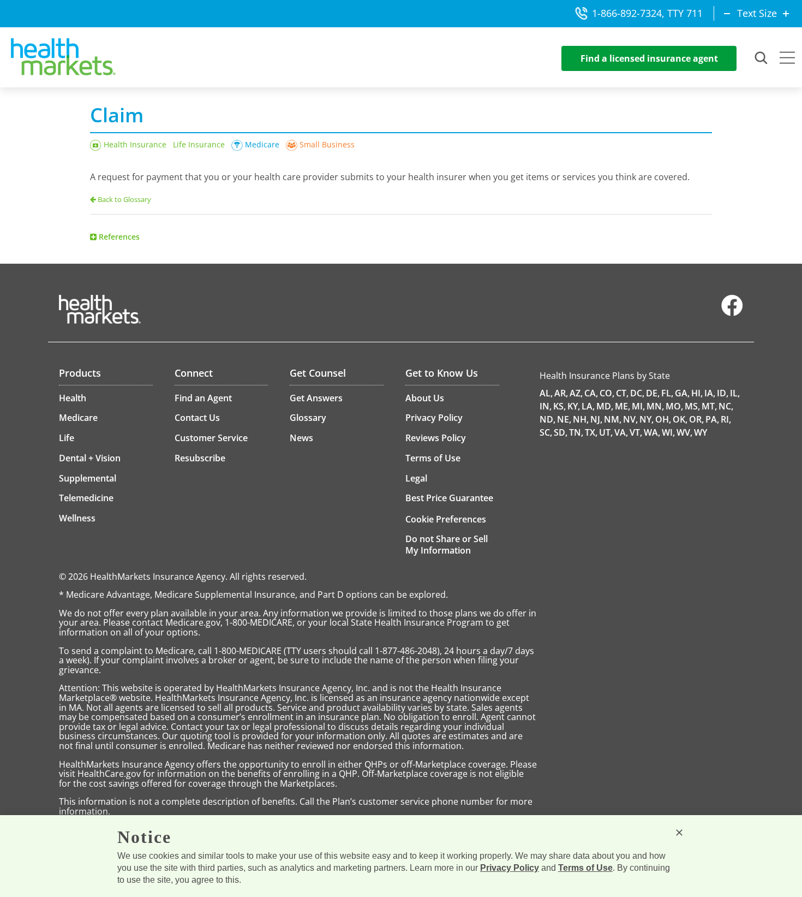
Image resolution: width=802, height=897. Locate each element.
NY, (646, 419)
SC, (546, 432)
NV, (630, 419)
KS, (559, 406)
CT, (622, 393)
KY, (573, 406)
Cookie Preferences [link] (445, 519)
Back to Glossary (124, 199)
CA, (591, 393)
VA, (621, 432)
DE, (653, 393)
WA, (652, 432)
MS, (692, 406)
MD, (604, 406)
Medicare (262, 144)
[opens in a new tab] (732, 313)
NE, (564, 419)
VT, (636, 432)
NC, (726, 406)
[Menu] (787, 59)
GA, (682, 393)
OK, (680, 419)
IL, (735, 393)
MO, (674, 406)
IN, (546, 406)
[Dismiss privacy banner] (679, 832)
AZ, (576, 393)
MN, (655, 406)
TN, (576, 432)
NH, (581, 419)
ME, (622, 406)
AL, (546, 393)
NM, (612, 419)
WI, (668, 432)
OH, (663, 419)
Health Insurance (135, 144)
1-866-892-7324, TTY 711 (647, 13)
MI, (638, 406)
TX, (591, 432)
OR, (696, 419)
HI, (697, 393)
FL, (667, 393)
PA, (712, 419)
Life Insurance (199, 144)
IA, (709, 393)
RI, (726, 419)
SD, (560, 432)
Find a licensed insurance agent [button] (649, 58)
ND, (547, 419)
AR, (561, 393)
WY (700, 432)
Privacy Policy (509, 867)
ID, (722, 393)
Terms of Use (585, 867)
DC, (637, 393)
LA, (588, 406)
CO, (607, 393)
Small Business (327, 144)
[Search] (761, 58)
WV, (684, 432)
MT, (709, 406)
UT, (606, 432)
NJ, (596, 419)
